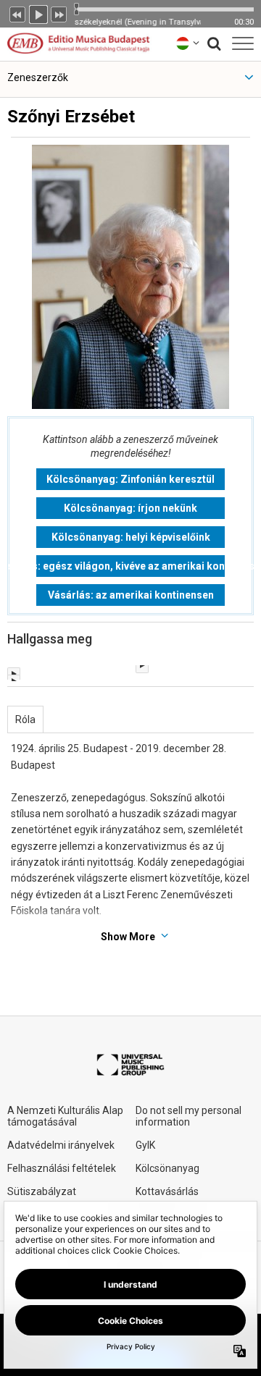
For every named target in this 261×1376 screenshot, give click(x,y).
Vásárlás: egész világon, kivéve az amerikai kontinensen (130, 566)
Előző (17, 13)
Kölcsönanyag (167, 1168)
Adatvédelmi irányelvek (61, 1145)
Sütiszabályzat (41, 1191)
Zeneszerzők (37, 77)
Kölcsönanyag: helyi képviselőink (130, 537)
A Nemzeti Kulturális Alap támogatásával (65, 1116)
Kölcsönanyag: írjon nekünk (130, 508)
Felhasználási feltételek (61, 1168)
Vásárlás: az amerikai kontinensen (131, 595)
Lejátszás (38, 13)
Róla (25, 719)
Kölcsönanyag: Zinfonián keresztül (130, 479)
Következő (59, 13)
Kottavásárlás (167, 1191)
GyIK (145, 1145)
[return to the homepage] (78, 43)
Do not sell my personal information (188, 1116)
